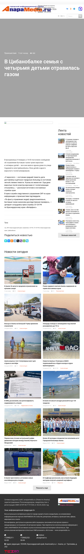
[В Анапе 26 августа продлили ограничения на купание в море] (22, 270)
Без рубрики (76, 163)
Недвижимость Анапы (27, 405)
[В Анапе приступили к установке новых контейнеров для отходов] (22, 462)
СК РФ (31, 228)
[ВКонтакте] (8, 241)
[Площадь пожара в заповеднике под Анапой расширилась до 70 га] (61, 307)
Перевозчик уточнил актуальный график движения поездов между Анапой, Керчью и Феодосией (20, 440)
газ (5, 228)
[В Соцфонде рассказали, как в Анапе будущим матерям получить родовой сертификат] (61, 462)
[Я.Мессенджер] (5, 241)
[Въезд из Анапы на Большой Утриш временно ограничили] (22, 307)
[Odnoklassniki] (71, 9)
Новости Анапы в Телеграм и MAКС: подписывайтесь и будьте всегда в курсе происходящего (58, 363)
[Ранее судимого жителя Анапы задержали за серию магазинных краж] (61, 270)
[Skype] (27, 241)
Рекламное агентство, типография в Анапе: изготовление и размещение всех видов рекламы (72, 224)
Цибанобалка (11, 230)
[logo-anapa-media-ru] (26, 9)
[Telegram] (74, 9)
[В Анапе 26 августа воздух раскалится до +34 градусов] (61, 385)
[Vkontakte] (67, 9)
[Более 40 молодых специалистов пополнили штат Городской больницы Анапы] (61, 422)
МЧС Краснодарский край (14, 228)
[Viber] (21, 241)
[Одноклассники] (11, 241)
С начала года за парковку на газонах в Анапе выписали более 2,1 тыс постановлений (72, 180)
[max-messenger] (80, 9)
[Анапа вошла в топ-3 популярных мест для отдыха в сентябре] (22, 345)
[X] (18, 241)
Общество (76, 185)
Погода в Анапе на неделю (46, 5)
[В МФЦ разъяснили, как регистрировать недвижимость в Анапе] (22, 385)
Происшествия (10, 53)
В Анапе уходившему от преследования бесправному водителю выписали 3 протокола (73, 157)
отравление (25, 228)
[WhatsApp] (24, 241)
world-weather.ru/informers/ (46, 7)
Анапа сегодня (69, 152)
